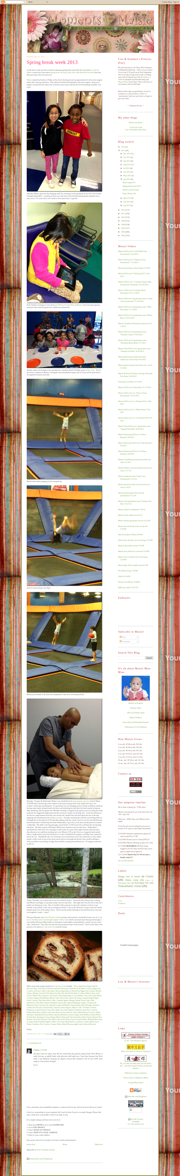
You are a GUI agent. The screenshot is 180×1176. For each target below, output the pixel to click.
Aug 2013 (127, 165)
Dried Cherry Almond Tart (92, 1017)
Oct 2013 (127, 157)
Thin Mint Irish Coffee (47, 1000)
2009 (123, 221)
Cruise (149, 876)
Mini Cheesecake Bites (61, 1019)
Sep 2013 (127, 161)
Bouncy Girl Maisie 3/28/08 (129, 582)
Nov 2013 (127, 154)
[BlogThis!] (60, 1034)
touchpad (58, 818)
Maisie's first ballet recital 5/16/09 (131, 546)
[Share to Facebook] (65, 1034)
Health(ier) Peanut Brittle (44, 1015)
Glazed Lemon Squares (62, 1007)
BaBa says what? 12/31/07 (128, 587)
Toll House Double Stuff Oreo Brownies (53, 988)
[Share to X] (63, 1034)
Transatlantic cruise (129, 886)
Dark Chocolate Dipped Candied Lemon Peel (73, 1010)
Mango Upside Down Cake (79, 1000)
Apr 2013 (127, 179)
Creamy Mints (55, 1024)
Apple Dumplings (74, 1003)
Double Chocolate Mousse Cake (39, 1019)
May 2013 (127, 175)
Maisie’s (80, 305)
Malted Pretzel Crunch (86, 1012)
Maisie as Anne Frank (131, 190)
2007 (123, 228)
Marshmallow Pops (95, 1019)
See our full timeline (126, 861)
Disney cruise (132, 880)
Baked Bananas (68, 1024)
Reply (35, 1065)
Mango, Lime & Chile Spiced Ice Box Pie (48, 993)
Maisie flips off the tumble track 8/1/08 (133, 565)
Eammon (121, 903)
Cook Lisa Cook (49, 927)
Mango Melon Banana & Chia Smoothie (65, 1017)
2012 (123, 210)
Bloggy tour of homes (129, 876)
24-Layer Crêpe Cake (42, 991)
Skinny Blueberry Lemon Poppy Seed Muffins (72, 1015)
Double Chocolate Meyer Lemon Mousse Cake (59, 1012)
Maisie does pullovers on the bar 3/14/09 (133, 551)
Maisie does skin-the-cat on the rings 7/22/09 (135, 540)
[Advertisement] (132, 1005)
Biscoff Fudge (86, 1005)
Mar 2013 (127, 198)
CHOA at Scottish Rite (65, 305)
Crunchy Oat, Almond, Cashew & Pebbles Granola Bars (59, 1005)
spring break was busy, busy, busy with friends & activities (72, 72)
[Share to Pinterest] (68, 1034)
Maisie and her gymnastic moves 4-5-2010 (134, 521)
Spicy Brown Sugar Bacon (61, 991)
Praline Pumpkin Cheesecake (55, 1003)
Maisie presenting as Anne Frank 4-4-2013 (134, 268)
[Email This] (57, 1034)
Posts (124, 637)
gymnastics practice (82, 801)
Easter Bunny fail (129, 193)
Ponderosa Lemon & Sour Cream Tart (41, 1010)
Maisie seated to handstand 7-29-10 (131, 509)
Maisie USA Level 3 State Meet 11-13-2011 (134, 387)
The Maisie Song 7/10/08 (128, 571)
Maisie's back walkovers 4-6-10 (130, 515)
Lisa (120, 901)
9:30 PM (43, 1050)
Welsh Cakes (90, 993)
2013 (123, 150)
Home (65, 1144)
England (147, 880)
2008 (123, 224)
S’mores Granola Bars (79, 1019)
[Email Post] (54, 1034)
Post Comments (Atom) (46, 1149)
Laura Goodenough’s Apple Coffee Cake (53, 920)
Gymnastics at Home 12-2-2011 (130, 382)
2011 (123, 213)
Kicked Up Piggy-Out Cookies (83, 991)
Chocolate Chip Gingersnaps (60, 995)
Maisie (29, 80)
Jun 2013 (127, 172)
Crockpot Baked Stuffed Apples (39, 1022)
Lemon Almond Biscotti (87, 1024)
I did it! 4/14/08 (124, 576)
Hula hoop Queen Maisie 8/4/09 (130, 534)
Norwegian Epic (124, 883)
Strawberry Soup (43, 1017)
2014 (123, 147)
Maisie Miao (123, 82)
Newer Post (31, 1144)
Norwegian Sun (141, 883)
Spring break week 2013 (52, 62)
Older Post (99, 1144)
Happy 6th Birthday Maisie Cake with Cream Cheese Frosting (57, 998)
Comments (126, 641)
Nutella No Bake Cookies (75, 993)
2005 (123, 235)
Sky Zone (91, 370)
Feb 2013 (127, 202)
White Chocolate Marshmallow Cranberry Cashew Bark (73, 1022)
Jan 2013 (127, 205)
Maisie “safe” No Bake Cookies (84, 1007)
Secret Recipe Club (51, 917)
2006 (123, 232)
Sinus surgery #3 (129, 182)
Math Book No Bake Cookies (80, 988)
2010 (123, 217)
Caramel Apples (62, 1000)
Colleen (36, 1050)
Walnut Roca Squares (40, 995)
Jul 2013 (126, 168)
